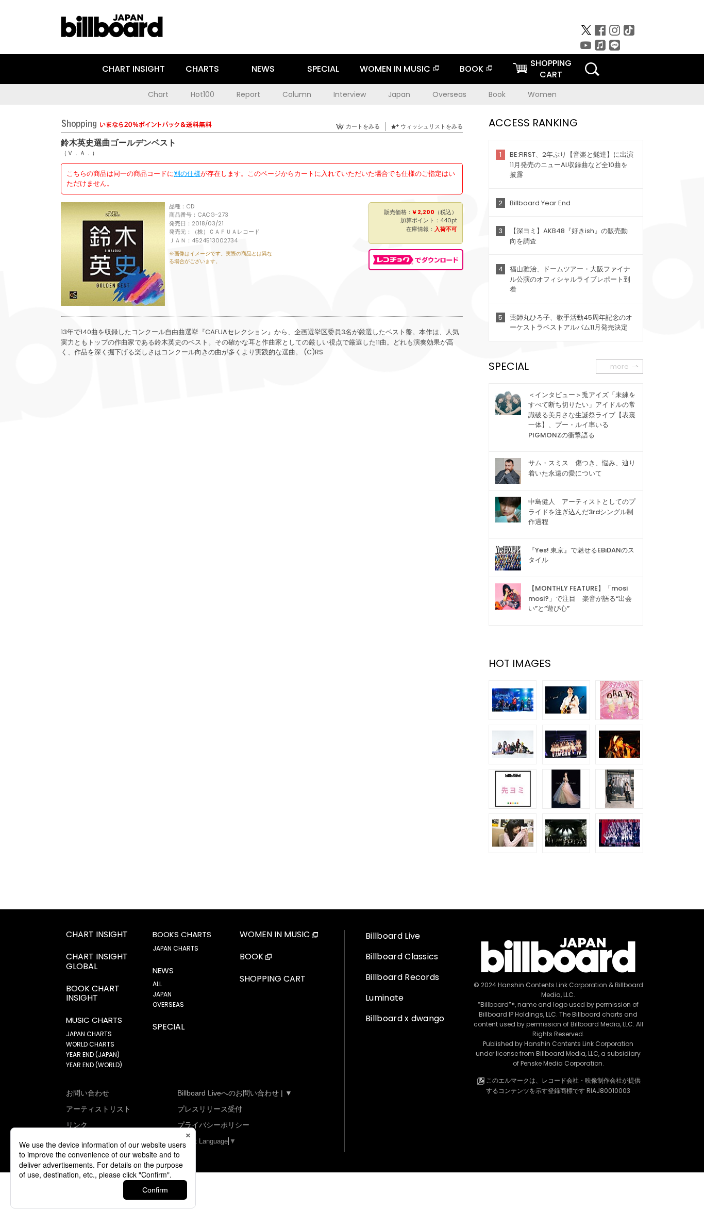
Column (296, 94)
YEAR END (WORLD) (94, 1064)
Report (248, 94)
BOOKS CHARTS (182, 934)
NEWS (263, 69)
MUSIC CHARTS (94, 1020)
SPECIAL (323, 69)
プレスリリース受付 (209, 1109)
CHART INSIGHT (133, 69)
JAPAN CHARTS (89, 1034)
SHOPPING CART (273, 979)
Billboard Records (402, 977)
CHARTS (202, 69)
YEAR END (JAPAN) (93, 1054)
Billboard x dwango (405, 1018)
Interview (349, 94)
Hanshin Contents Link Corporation (552, 985)
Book (497, 94)
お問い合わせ (87, 1093)
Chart (158, 94)
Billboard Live (392, 936)
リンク (77, 1125)
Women (542, 94)
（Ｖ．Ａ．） (79, 153)
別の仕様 (187, 173)
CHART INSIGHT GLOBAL (97, 962)
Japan (399, 94)
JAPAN (162, 994)
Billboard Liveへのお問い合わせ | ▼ (234, 1093)
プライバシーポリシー (213, 1125)
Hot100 (202, 94)
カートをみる (363, 126)
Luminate (384, 998)
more (619, 366)
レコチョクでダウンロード (415, 259)
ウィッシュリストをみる (431, 126)
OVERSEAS (168, 1004)
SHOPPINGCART (551, 68)
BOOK (471, 69)
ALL (157, 983)
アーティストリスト (98, 1109)
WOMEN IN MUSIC (395, 69)
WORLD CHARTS (90, 1044)
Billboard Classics (402, 956)
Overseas (449, 94)
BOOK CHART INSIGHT (93, 994)
